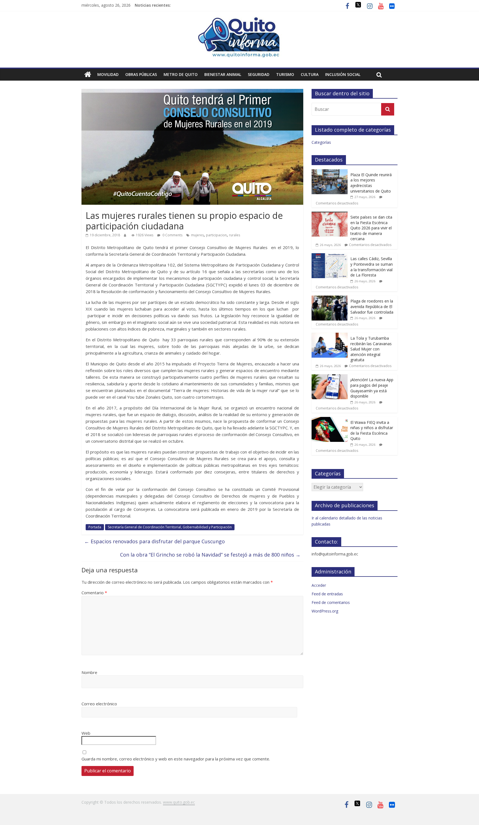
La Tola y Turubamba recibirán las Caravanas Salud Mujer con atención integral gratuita (371, 348)
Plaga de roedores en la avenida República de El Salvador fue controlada (371, 306)
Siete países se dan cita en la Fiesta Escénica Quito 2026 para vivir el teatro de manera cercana (371, 227)
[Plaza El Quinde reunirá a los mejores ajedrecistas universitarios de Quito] (330, 172)
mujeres (197, 235)
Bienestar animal (222, 74)
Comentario (94, 592)
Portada (94, 527)
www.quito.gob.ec (179, 802)
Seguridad (258, 74)
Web (85, 733)
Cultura (310, 74)
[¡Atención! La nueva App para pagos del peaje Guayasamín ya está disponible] (330, 377)
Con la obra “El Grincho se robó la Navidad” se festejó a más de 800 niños (210, 554)
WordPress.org (325, 611)
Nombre (89, 672)
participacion (216, 235)
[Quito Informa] (239, 20)
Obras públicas (141, 74)
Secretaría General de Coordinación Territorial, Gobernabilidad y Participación (170, 527)
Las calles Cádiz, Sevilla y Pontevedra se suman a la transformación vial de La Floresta (371, 267)
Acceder (319, 585)
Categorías (321, 142)
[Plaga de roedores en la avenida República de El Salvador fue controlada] (330, 298)
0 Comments (172, 235)
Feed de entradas (327, 593)
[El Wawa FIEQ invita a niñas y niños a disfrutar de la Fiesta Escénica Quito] (330, 419)
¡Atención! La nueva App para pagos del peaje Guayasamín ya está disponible (371, 388)
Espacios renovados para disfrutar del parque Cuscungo (154, 541)
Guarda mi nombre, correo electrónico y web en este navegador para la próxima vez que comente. (175, 759)
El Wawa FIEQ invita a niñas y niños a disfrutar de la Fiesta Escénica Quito (371, 430)
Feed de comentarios (331, 602)
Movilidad (108, 74)
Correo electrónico (99, 703)
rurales (234, 235)
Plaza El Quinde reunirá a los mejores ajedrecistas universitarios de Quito (371, 183)
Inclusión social (342, 74)
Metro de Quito (181, 74)
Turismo (285, 74)
